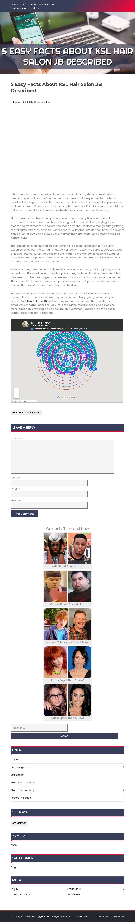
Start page (17, 775)
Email (15, 489)
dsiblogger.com (40, 916)
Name (15, 478)
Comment (17, 438)
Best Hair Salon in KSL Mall (37, 301)
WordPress (74, 894)
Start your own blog (23, 782)
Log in (14, 759)
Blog (48, 102)
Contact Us (81, 916)
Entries (74, 889)
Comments (20, 894)
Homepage (17, 767)
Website (16, 500)
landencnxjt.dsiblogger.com (32, 4)
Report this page (26, 412)
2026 (14, 845)
